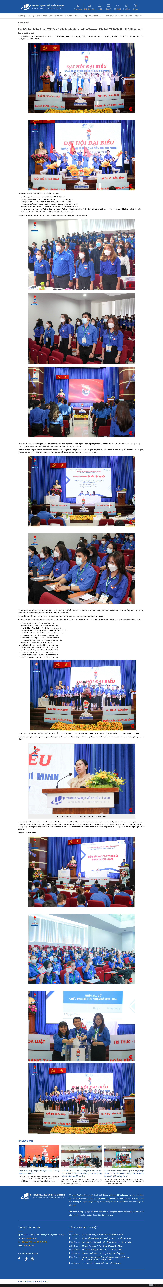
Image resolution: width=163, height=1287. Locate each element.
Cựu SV (108, 9)
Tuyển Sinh (119, 15)
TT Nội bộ (117, 9)
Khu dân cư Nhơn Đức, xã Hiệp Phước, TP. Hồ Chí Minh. (101, 1242)
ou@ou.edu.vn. (29, 1245)
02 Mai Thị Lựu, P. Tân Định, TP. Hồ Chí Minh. (96, 1246)
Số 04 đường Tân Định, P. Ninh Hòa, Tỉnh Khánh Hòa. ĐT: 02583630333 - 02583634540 (100, 1258)
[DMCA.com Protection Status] (155, 1286)
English (135, 9)
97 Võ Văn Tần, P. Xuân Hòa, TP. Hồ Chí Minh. (97, 1235)
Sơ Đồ (99, 9)
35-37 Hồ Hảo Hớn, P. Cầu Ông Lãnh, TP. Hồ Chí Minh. (100, 1238)
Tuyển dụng (78, 9)
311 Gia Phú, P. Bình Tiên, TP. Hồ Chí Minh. (95, 1263)
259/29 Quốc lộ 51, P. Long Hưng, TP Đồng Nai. (97, 1253)
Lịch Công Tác (89, 9)
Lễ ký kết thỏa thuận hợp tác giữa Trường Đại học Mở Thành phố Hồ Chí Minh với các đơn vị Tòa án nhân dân (39, 1173)
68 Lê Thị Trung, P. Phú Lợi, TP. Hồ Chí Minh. (96, 1250)
